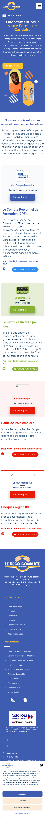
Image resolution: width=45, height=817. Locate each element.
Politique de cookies (21, 813)
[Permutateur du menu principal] (39, 6)
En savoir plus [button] (20, 197)
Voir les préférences (22, 807)
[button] (41, 765)
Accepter (22, 794)
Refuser (22, 801)
